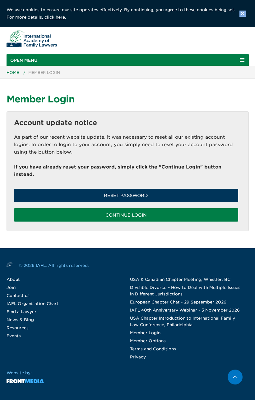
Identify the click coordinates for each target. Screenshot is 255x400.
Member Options (148, 341)
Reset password (126, 195)
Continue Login (126, 215)
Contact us (18, 295)
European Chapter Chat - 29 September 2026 (178, 302)
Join (11, 287)
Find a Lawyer (21, 311)
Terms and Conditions (153, 349)
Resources (18, 328)
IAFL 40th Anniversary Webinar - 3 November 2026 (185, 310)
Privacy (138, 357)
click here (54, 17)
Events (14, 336)
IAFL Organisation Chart (32, 303)
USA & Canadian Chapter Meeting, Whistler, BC (180, 279)
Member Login (145, 332)
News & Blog (20, 319)
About (13, 279)
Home (13, 72)
